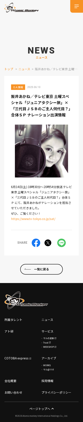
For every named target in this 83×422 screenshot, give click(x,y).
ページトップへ (39, 409)
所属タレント (13, 320)
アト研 (8, 331)
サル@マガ (48, 369)
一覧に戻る (41, 269)
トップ (8, 69)
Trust (45, 342)
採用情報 (47, 381)
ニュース (24, 69)
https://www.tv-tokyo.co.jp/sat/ (33, 219)
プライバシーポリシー (56, 392)
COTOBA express (16, 358)
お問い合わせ (13, 392)
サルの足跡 (48, 338)
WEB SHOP (48, 346)
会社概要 (10, 381)
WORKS (47, 365)
